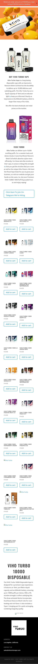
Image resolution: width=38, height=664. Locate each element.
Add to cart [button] (10, 229)
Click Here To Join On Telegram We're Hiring (15, 194)
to (10, 96)
